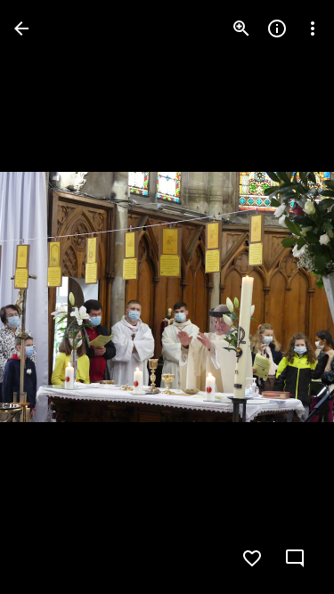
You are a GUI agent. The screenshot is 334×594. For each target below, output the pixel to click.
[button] (50, 297)
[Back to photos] (21, 28)
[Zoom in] (241, 28)
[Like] (252, 558)
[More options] (312, 28)
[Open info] (277, 28)
